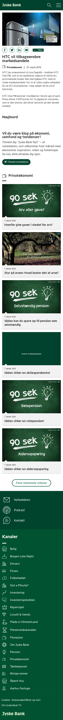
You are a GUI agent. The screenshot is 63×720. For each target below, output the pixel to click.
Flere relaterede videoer (31, 483)
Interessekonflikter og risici (26, 700)
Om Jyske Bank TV (11, 705)
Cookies (5, 700)
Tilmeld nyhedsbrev (17, 161)
